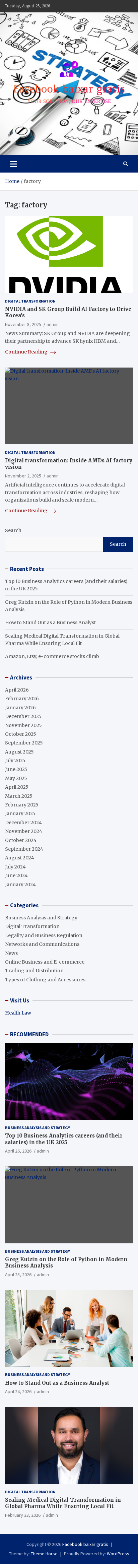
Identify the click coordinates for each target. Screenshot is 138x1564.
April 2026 (17, 690)
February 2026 (22, 699)
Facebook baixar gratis (85, 1544)
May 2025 (16, 778)
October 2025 (20, 734)
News (11, 953)
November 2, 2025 (23, 476)
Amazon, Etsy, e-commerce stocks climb (52, 656)
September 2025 (24, 743)
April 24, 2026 (18, 1391)
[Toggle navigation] (13, 164)
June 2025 (16, 769)
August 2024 (19, 858)
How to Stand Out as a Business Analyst (50, 623)
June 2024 (16, 875)
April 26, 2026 (18, 1151)
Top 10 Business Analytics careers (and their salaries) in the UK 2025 (64, 1139)
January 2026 (20, 708)
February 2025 (22, 805)
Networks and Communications (42, 944)
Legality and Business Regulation (43, 935)
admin (53, 324)
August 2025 (19, 752)
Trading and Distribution (34, 971)
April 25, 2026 (18, 1275)
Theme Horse (44, 1554)
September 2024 (24, 849)
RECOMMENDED (29, 1034)
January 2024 (20, 885)
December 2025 (23, 716)
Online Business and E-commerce (44, 962)
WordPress (118, 1554)
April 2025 (16, 787)
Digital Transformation (30, 301)
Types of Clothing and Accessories (45, 980)
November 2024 (23, 831)
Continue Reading (27, 352)
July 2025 (15, 761)
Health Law (18, 1013)
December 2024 (23, 823)
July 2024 (15, 867)
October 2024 (21, 840)
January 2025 (20, 813)
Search (13, 530)
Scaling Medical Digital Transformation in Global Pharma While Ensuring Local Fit (63, 1503)
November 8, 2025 (23, 324)
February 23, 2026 (23, 1515)
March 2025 (18, 796)
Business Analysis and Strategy (41, 918)
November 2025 (23, 725)
